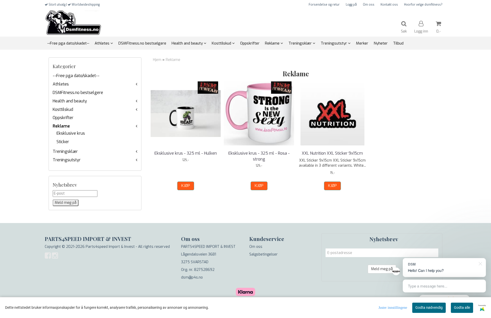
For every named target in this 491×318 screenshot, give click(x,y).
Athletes (61, 84)
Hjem (157, 59)
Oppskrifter (63, 117)
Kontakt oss (389, 5)
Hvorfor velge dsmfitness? (423, 5)
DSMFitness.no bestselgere (78, 92)
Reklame (61, 126)
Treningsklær (65, 151)
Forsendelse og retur (324, 5)
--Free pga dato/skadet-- (76, 75)
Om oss (368, 5)
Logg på (351, 5)
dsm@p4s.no (192, 277)
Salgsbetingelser (263, 254)
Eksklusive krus (71, 133)
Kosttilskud (63, 109)
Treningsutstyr (67, 160)
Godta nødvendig (429, 307)
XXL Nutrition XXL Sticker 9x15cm (332, 153)
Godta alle (462, 307)
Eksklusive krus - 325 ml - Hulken (185, 153)
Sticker (63, 141)
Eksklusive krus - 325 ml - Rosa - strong (259, 156)
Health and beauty (70, 101)
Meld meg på (382, 269)
